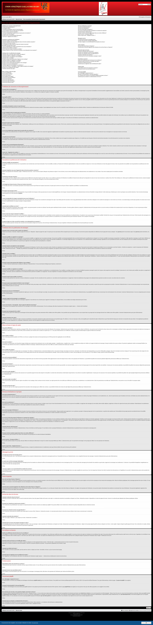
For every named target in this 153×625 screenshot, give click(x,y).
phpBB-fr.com (78, 613)
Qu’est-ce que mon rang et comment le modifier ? (12, 49)
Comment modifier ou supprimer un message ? (11, 55)
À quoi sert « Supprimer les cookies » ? (10, 36)
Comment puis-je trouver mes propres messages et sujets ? (90, 56)
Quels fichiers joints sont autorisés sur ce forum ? (88, 67)
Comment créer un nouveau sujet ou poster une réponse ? (13, 54)
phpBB (20, 193)
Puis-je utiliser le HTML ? (7, 73)
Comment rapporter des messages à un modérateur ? (13, 65)
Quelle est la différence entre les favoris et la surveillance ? (90, 60)
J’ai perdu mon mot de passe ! (8, 34)
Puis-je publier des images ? (8, 76)
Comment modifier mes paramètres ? (9, 40)
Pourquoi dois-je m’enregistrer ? (8, 27)
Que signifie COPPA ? (6, 28)
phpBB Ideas (67, 586)
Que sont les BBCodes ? (7, 72)
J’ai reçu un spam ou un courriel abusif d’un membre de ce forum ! (91, 41)
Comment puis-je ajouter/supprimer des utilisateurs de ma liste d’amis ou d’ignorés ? (95, 47)
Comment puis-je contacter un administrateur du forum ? (89, 76)
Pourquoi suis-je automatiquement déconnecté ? (12, 35)
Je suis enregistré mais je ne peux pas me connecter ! (12, 30)
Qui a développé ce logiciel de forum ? (85, 73)
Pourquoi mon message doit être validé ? (10, 67)
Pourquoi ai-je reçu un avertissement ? (10, 63)
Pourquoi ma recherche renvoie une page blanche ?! (88, 53)
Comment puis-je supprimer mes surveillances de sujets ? (89, 63)
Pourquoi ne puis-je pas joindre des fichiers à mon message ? (14, 62)
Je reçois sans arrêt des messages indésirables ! (87, 40)
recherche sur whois (85, 593)
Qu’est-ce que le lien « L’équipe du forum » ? (87, 35)
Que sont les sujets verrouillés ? (8, 81)
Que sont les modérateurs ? (83, 28)
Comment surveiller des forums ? (85, 62)
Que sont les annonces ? (7, 78)
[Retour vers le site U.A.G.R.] (26, 7)
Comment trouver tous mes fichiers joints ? (86, 69)
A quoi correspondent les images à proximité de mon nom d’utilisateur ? (17, 46)
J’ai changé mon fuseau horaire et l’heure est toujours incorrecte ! (15, 44)
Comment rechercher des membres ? (85, 54)
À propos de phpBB (120, 580)
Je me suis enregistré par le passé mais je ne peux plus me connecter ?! (16, 33)
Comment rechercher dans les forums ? (86, 51)
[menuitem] (10, 17)
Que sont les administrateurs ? (84, 27)
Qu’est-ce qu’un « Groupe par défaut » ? (86, 34)
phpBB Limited (37, 580)
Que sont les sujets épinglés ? (8, 79)
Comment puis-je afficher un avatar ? (9, 47)
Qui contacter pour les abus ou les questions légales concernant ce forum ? (93, 75)
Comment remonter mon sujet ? (8, 68)
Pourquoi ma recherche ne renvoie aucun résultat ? (88, 52)
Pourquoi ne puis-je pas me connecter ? (10, 31)
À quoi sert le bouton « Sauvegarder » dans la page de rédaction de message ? (17, 66)
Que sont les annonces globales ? (8, 77)
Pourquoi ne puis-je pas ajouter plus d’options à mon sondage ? (15, 59)
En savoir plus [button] (35, 622)
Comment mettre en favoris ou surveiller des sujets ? (88, 61)
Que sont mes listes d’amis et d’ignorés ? (86, 46)
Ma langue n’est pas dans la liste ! (9, 45)
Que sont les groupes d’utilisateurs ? (85, 29)
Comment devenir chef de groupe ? (85, 31)
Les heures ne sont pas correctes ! (9, 43)
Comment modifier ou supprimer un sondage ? (11, 60)
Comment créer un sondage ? (8, 57)
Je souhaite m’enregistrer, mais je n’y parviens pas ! (12, 29)
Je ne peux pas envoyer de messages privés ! (87, 39)
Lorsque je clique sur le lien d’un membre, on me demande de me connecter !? (19, 50)
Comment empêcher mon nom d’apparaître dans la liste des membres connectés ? (18, 41)
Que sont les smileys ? (6, 75)
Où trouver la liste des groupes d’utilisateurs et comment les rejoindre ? (92, 30)
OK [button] (146, 622)
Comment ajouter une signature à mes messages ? (12, 56)
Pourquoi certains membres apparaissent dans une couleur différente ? (92, 33)
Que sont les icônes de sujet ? (8, 82)
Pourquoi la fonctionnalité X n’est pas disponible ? (88, 74)
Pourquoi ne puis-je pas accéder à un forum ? (11, 61)
